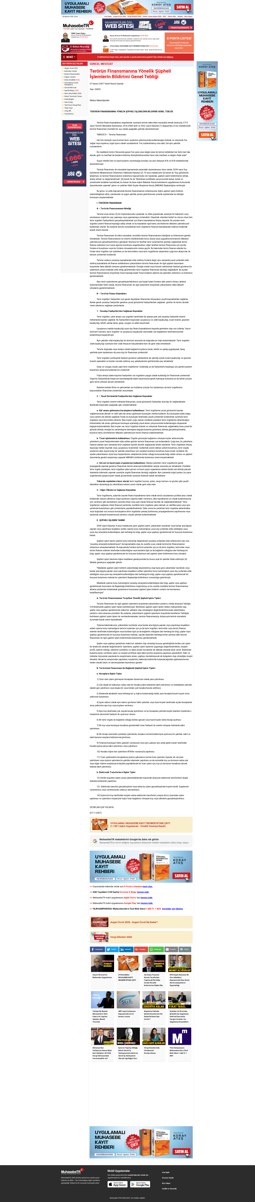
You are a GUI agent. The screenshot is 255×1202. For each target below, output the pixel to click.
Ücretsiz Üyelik (168, 1178)
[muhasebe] (78, 29)
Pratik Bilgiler (69, 99)
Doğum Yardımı (70, 77)
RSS (164, 16)
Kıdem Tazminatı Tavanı (73, 96)
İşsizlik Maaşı (71, 90)
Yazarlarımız (69, 114)
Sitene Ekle (172, 16)
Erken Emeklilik (72, 80)
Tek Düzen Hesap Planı (72, 105)
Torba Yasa (68, 108)
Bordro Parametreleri (72, 74)
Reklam (180, 16)
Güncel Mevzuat (70, 88)
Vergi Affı (67, 111)
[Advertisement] (74, 231)
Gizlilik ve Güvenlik (169, 1189)
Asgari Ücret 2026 (119, 16)
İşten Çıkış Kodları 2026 (72, 93)
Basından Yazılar (70, 71)
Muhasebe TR (115, 1198)
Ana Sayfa (108, 16)
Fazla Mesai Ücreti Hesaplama (71, 84)
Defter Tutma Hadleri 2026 (152, 16)
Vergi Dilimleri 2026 (134, 16)
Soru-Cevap (68, 102)
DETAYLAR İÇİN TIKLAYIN (102, 807)
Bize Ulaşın (188, 16)
